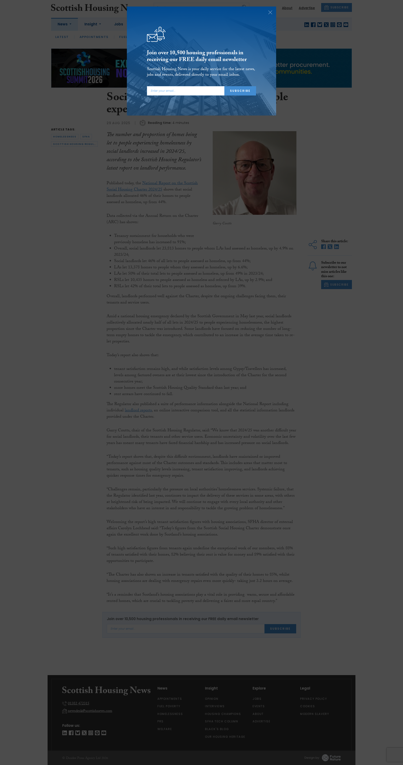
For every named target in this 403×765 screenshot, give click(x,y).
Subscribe (240, 91)
